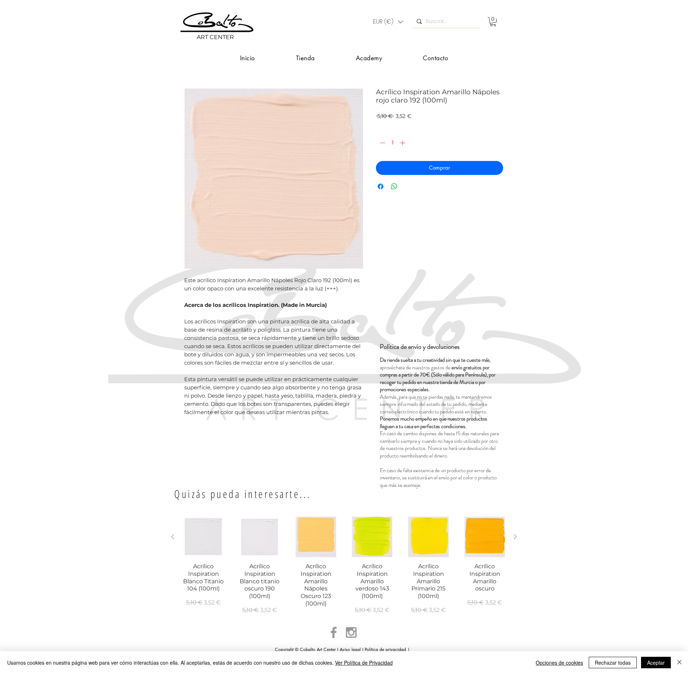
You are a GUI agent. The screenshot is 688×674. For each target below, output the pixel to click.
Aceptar (656, 662)
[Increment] (403, 142)
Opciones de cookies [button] (559, 662)
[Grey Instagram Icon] (351, 632)
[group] (344, 569)
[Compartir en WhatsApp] (394, 186)
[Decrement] (382, 142)
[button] (388, 21)
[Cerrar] (679, 662)
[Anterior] (172, 536)
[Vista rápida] (203, 537)
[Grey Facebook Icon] (333, 632)
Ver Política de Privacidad (364, 662)
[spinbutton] (392, 142)
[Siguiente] (515, 536)
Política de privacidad (385, 649)
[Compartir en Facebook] (380, 186)
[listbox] (388, 21)
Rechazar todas (613, 662)
